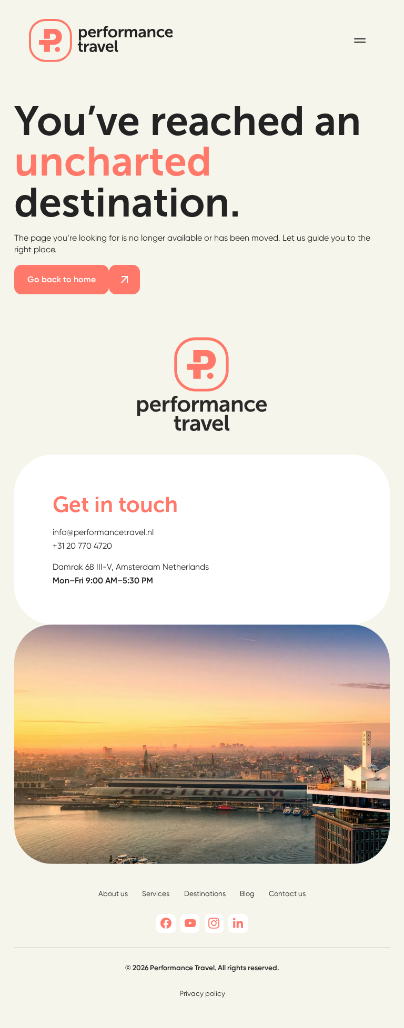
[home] (101, 40)
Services (155, 893)
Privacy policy (202, 993)
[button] (360, 40)
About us (113, 893)
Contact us (287, 893)
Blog (247, 893)
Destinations (205, 893)
